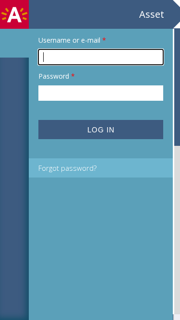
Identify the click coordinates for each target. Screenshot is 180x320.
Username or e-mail (72, 40)
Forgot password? (67, 168)
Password (56, 76)
